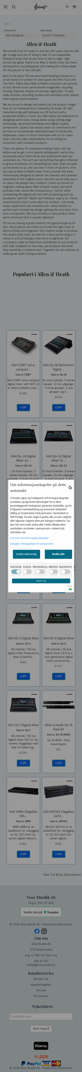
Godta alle (58, 554)
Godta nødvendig (26, 554)
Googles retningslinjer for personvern (32, 543)
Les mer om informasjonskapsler (29, 538)
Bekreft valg (41, 581)
